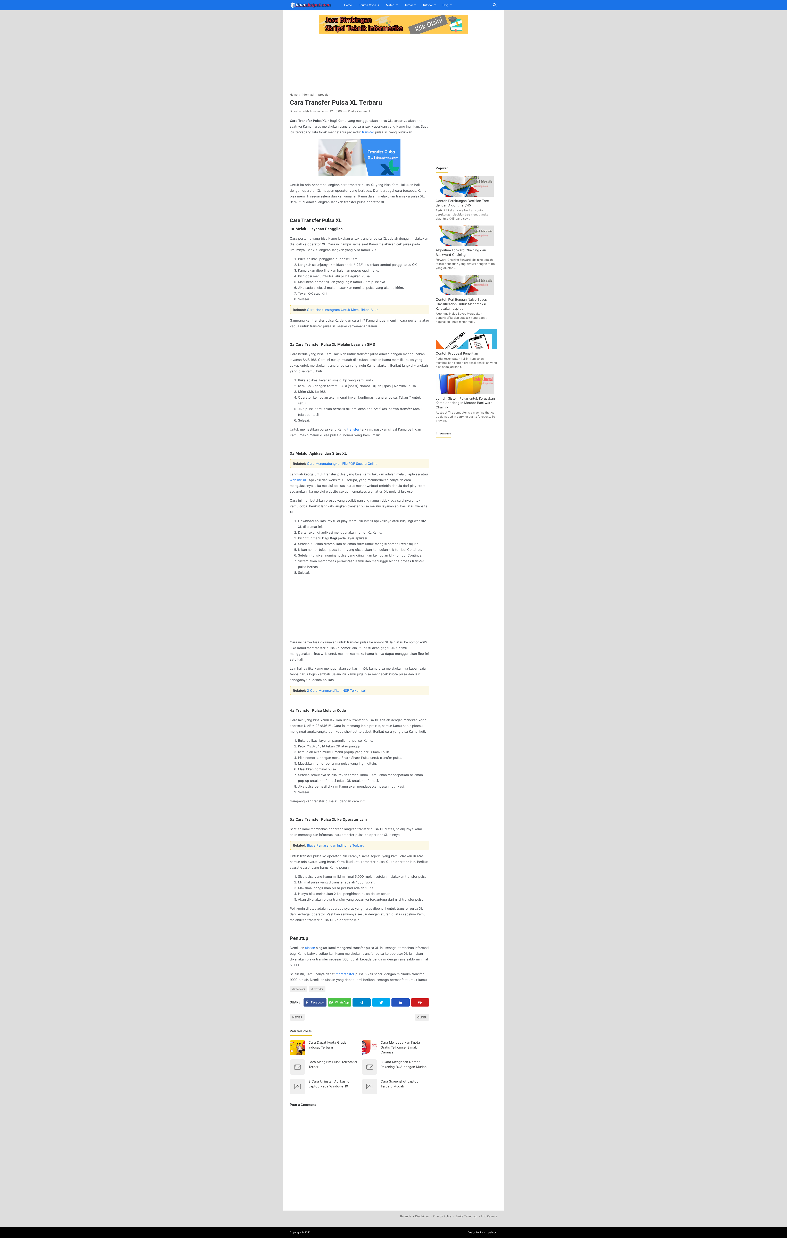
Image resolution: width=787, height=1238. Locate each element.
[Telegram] (362, 1002)
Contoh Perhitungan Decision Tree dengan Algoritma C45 (462, 203)
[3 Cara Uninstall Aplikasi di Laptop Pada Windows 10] (297, 1086)
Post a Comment (359, 111)
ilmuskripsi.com (488, 1232)
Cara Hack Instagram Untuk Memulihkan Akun (342, 310)
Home (348, 5)
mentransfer (345, 974)
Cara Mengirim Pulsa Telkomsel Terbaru (332, 1064)
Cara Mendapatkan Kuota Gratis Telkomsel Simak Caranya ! (400, 1047)
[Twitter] (381, 1002)
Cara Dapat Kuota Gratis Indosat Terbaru (327, 1044)
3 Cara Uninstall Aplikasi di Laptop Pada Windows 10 (329, 1083)
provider (318, 989)
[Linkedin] (400, 1002)
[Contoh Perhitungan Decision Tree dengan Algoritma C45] (466, 195)
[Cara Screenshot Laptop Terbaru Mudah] (369, 1086)
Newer (297, 1017)
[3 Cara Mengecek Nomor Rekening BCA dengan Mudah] (369, 1067)
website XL (298, 480)
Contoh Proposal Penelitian (457, 353)
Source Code (367, 5)
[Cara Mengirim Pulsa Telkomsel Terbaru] (297, 1067)
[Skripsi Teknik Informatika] (310, 5)
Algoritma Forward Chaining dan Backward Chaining (461, 252)
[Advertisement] (359, 63)
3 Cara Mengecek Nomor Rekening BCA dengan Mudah (403, 1064)
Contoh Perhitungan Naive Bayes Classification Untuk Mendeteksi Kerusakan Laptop (461, 303)
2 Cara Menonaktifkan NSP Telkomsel (336, 690)
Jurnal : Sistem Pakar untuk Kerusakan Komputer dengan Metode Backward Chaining (465, 402)
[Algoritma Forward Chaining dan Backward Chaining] (466, 245)
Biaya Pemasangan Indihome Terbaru (335, 845)
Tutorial (427, 5)
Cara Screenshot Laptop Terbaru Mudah (400, 1083)
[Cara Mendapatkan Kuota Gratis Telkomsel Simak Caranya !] (369, 1047)
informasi (299, 989)
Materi (390, 5)
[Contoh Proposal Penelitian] (466, 348)
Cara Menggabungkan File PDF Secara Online (342, 463)
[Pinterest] (420, 1002)
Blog (445, 5)
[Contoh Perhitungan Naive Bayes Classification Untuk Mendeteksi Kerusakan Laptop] (466, 294)
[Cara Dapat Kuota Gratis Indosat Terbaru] (297, 1047)
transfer (368, 132)
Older (422, 1017)
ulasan (310, 948)
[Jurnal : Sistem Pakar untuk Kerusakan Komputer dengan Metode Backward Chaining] (466, 393)
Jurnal (408, 5)
